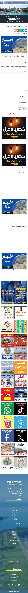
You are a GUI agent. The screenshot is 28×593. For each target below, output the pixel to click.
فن (14, 528)
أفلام (14, 565)
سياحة (14, 531)
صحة (14, 559)
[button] (26, 30)
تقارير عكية (14, 513)
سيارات (14, 537)
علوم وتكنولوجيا (14, 562)
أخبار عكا (14, 516)
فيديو (14, 507)
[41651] (14, 3)
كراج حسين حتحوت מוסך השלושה (19, 226)
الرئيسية (14, 574)
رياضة (14, 534)
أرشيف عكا (14, 519)
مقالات (14, 543)
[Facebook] (12, 21)
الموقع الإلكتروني (23, 102)
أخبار (14, 504)
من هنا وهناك (14, 510)
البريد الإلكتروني (23, 96)
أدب (14, 553)
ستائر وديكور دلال (23, 172)
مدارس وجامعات (14, 540)
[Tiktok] (5, 21)
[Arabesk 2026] (14, 304)
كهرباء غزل (24, 140)
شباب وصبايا (14, 556)
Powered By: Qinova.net (14, 591)
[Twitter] (9, 21)
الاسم (25, 90)
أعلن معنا (14, 580)
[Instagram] (7, 21)
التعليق (25, 71)
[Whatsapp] (11, 21)
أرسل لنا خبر (14, 577)
